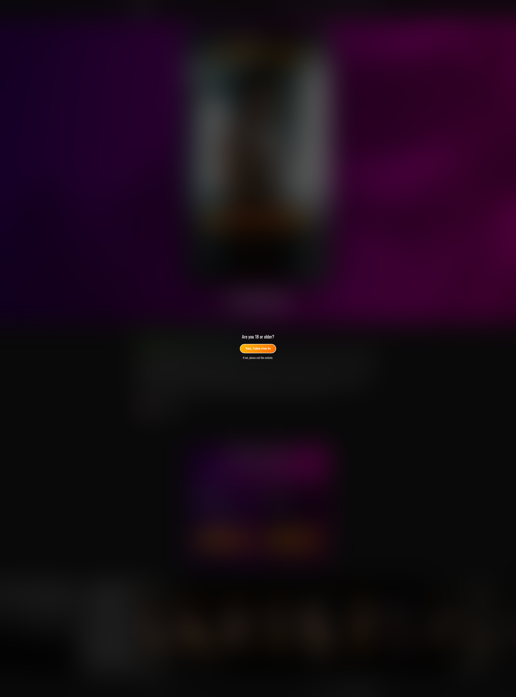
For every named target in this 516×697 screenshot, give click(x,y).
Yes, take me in (258, 348)
